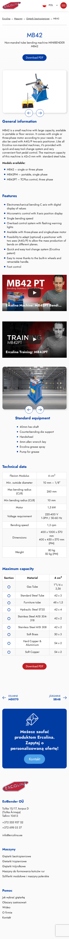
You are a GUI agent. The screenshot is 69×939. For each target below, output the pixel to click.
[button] (29, 113)
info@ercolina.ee (12, 835)
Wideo (6, 907)
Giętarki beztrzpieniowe (16, 856)
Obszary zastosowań (14, 902)
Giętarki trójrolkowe (14, 866)
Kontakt (34, 759)
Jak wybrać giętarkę (13, 897)
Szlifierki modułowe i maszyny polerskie (25, 876)
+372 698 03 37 (12, 827)
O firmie (7, 912)
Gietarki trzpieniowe (14, 861)
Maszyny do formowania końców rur (23, 871)
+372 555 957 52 (12, 822)
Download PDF (34, 57)
